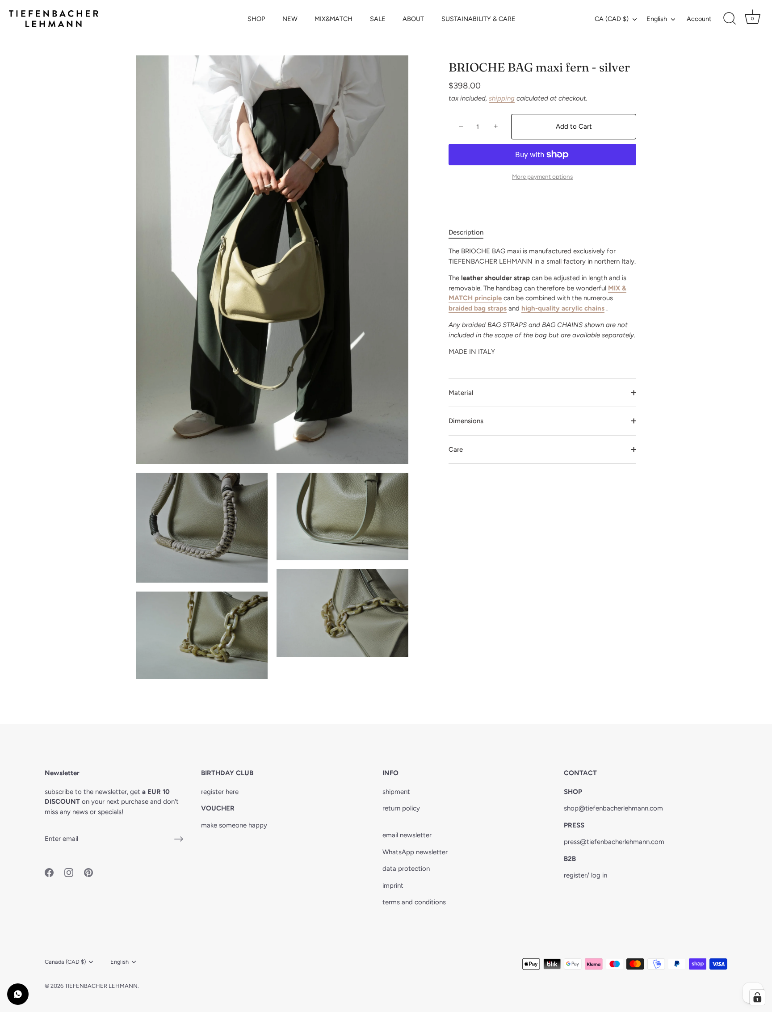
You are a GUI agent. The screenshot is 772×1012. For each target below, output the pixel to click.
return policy (401, 808)
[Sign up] (178, 839)
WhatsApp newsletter (415, 852)
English (656, 19)
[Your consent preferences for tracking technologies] (757, 997)
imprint (392, 886)
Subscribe (386, 542)
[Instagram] (386, 570)
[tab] (470, 232)
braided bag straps (478, 308)
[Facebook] (368, 570)
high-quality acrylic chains (562, 308)
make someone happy (234, 825)
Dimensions (466, 421)
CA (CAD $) (612, 19)
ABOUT (413, 19)
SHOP (256, 19)
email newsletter (407, 835)
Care (456, 449)
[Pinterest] (403, 570)
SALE (378, 19)
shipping (502, 98)
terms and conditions (414, 902)
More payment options (542, 176)
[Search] (729, 19)
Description (466, 232)
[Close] (475, 431)
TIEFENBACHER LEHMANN (101, 986)
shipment (396, 792)
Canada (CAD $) (65, 961)
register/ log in (585, 875)
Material (461, 393)
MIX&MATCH (333, 19)
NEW (290, 19)
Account (699, 19)
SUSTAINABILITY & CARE (478, 19)
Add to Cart (574, 126)
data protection (406, 869)
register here (220, 792)
